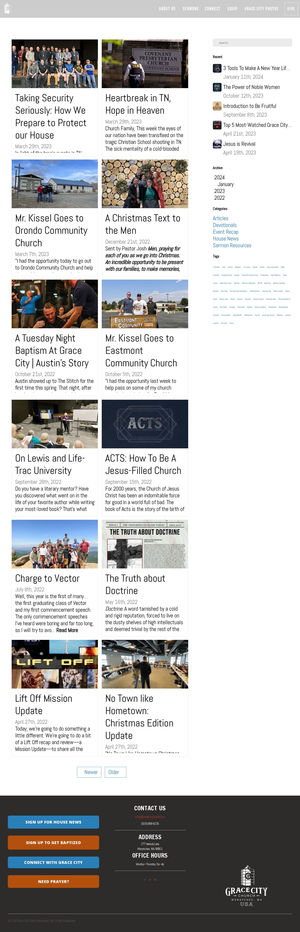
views (232, 323)
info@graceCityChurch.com (150, 817)
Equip (233, 9)
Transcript (240, 307)
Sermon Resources (232, 245)
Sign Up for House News (53, 822)
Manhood (267, 283)
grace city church (268, 315)
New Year (224, 291)
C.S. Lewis (246, 267)
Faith (282, 267)
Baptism (238, 267)
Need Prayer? (53, 881)
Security (248, 299)
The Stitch (223, 307)
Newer (89, 772)
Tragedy (232, 307)
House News (226, 238)
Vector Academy (260, 307)
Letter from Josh (225, 283)
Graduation (264, 275)
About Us (168, 9)
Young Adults (225, 315)
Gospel (236, 275)
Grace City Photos (262, 9)
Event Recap (225, 231)
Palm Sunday (278, 291)
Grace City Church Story (250, 275)
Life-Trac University (248, 283)
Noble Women (255, 291)
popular (215, 323)
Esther (262, 267)
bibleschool (248, 315)
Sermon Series (258, 299)
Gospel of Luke (226, 275)
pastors (288, 315)
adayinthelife (237, 315)
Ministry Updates (279, 283)
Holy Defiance (275, 275)
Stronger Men (271, 299)
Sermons (191, 9)
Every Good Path (272, 267)
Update (249, 307)
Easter (255, 267)
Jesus (215, 283)
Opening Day (266, 291)
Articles (220, 218)
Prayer (232, 299)
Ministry (215, 291)
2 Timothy (216, 267)
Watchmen (272, 307)
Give (291, 9)
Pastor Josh (223, 299)
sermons (224, 323)
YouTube (216, 315)
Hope (285, 275)
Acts (223, 267)
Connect (213, 9)
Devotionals (225, 225)
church (257, 315)
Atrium (230, 267)
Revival (239, 299)
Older (116, 772)
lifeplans (280, 315)
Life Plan (237, 283)
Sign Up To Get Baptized (53, 842)
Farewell (216, 275)
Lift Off (259, 283)
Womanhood (283, 307)
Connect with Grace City (53, 862)
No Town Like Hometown (238, 291)
